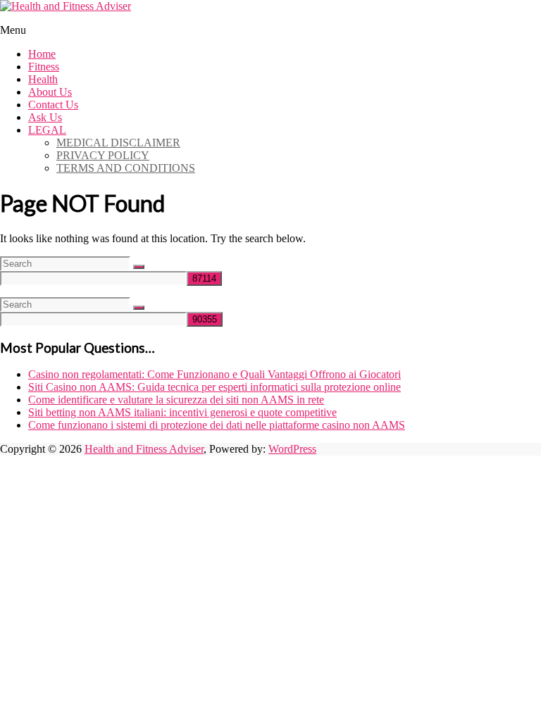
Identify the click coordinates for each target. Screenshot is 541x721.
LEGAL (47, 130)
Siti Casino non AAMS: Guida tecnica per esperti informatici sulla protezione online (214, 387)
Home (42, 54)
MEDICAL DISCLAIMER (118, 143)
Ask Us (45, 117)
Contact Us (53, 105)
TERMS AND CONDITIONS (125, 168)
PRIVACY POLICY (102, 155)
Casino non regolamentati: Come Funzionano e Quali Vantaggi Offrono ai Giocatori (214, 374)
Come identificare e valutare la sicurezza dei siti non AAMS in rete (176, 400)
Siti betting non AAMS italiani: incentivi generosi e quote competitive (182, 412)
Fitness (43, 67)
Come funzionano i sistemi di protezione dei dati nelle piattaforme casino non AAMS (216, 425)
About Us (50, 92)
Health (43, 79)
